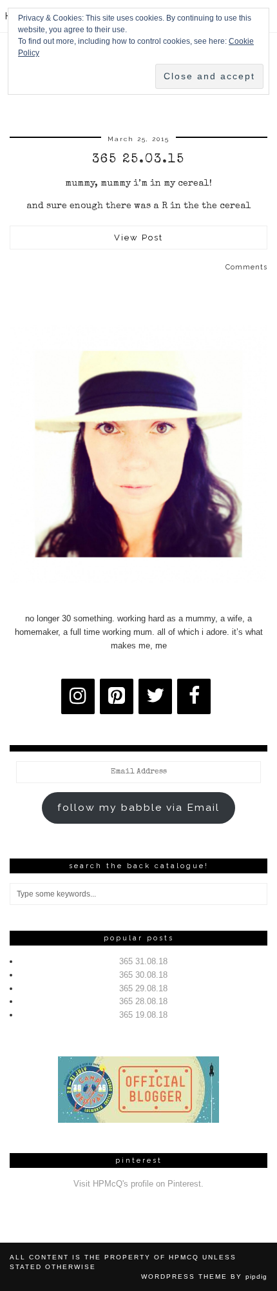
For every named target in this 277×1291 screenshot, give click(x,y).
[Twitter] (155, 696)
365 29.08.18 (143, 988)
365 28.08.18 (143, 1001)
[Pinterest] (116, 696)
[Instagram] (78, 696)
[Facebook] (194, 696)
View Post (138, 237)
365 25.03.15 (138, 159)
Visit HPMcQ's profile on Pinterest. (138, 1184)
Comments (246, 267)
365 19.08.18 (143, 1015)
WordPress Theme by (204, 1276)
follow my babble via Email (138, 807)
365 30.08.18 (143, 975)
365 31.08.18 (143, 961)
